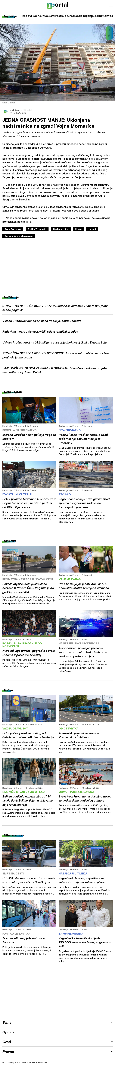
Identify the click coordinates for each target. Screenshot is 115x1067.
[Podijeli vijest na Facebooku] (109, 30)
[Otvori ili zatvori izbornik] (111, 5)
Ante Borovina (13, 229)
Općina (8, 1032)
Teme (6, 1022)
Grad (6, 1041)
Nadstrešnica (60, 229)
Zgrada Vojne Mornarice (19, 235)
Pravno (8, 1051)
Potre (78, 229)
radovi (92, 229)
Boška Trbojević (37, 229)
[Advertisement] (57, 267)
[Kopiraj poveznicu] (109, 36)
